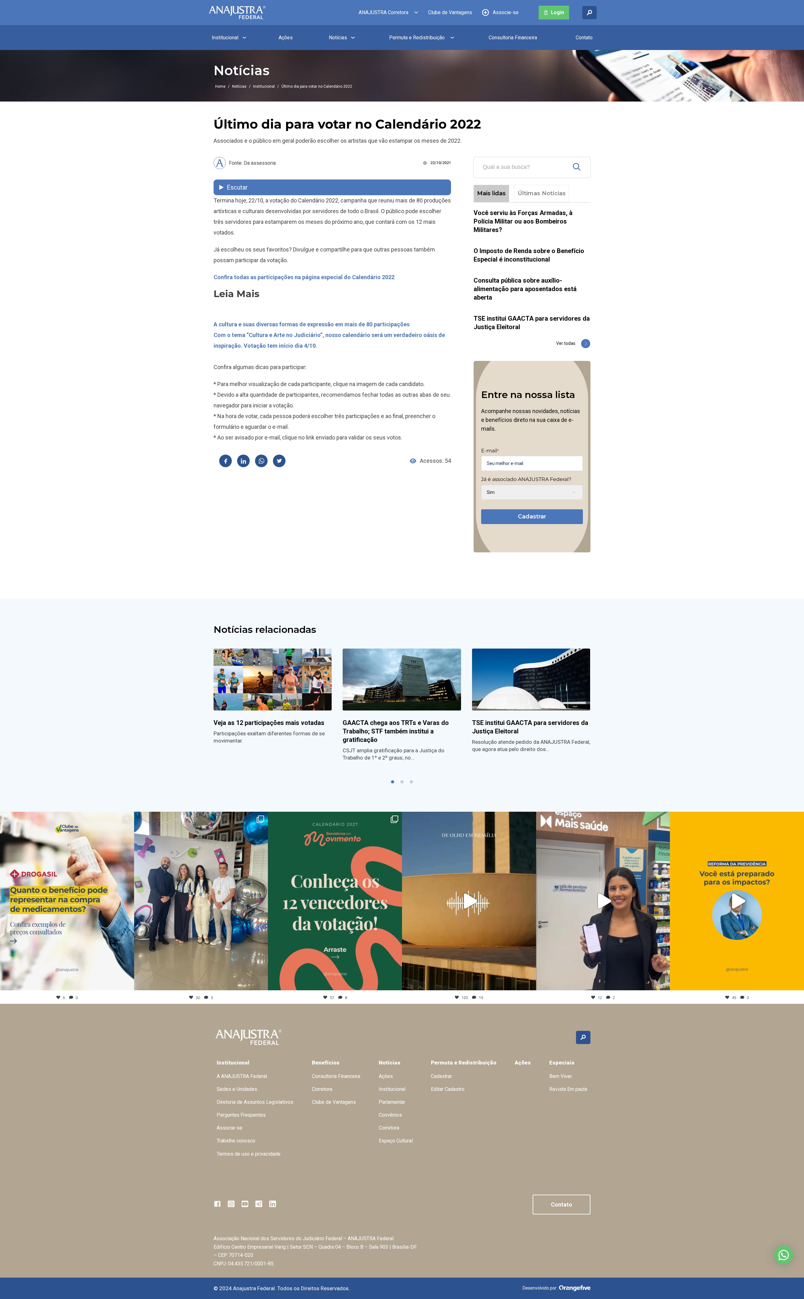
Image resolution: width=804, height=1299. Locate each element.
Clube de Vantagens (450, 12)
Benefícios (326, 1062)
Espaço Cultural (396, 1141)
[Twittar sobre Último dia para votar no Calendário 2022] (279, 461)
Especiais (561, 1062)
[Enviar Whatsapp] (261, 461)
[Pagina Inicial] (237, 12)
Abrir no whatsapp (783, 1255)
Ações (286, 38)
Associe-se (506, 12)
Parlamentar (392, 1102)
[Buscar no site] (589, 12)
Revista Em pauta (568, 1089)
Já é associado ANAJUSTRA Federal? (526, 479)
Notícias (338, 38)
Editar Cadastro (447, 1089)
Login (557, 12)
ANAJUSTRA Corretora (383, 12)
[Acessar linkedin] (272, 1204)
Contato (584, 38)
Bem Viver (560, 1076)
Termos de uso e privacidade (248, 1154)
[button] (392, 781)
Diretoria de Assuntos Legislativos (255, 1102)
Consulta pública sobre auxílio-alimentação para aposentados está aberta (525, 289)
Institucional (225, 38)
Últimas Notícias (542, 193)
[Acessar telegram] (259, 1204)
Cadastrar (532, 516)
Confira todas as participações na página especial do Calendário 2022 (304, 277)
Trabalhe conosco (236, 1141)
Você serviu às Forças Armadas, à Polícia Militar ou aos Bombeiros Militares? (523, 221)
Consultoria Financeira (513, 38)
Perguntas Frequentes (241, 1115)
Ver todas (565, 343)
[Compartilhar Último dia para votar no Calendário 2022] (225, 461)
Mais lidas (491, 193)
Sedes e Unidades (237, 1089)
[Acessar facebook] (217, 1204)
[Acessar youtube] (245, 1204)
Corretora (322, 1089)
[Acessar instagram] (231, 1204)
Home (220, 86)
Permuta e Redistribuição (417, 38)
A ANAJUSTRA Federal (242, 1076)
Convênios (390, 1115)
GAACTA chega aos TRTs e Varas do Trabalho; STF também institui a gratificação (396, 731)
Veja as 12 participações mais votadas (269, 723)
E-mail (490, 451)
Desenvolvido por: (540, 1288)
